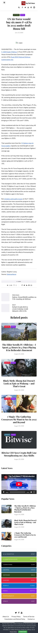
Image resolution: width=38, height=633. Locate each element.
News (22, 15)
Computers (19, 564)
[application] (19, 484)
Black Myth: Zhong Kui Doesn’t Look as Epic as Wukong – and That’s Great (19, 383)
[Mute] (31, 492)
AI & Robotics (19, 554)
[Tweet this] (24, 285)
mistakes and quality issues (13, 199)
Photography (19, 596)
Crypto (7, 434)
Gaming (7, 326)
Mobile (19, 585)
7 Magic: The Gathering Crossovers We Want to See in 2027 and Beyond (19, 419)
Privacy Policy (16, 617)
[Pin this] (29, 285)
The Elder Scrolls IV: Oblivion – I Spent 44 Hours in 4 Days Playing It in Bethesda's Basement (19, 347)
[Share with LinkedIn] (26, 285)
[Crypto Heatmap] (34, 7)
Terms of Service (28, 617)
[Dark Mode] (31, 7)
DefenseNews (11, 274)
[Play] (4, 492)
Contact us (31, 619)
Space (19, 601)
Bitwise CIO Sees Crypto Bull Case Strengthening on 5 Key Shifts (19, 454)
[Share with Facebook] (22, 285)
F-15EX (19, 281)
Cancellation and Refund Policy (15, 619)
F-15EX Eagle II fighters (9, 52)
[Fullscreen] (34, 492)
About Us (6, 617)
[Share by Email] (31, 285)
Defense (16, 15)
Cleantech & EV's (19, 559)
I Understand (22, 631)
